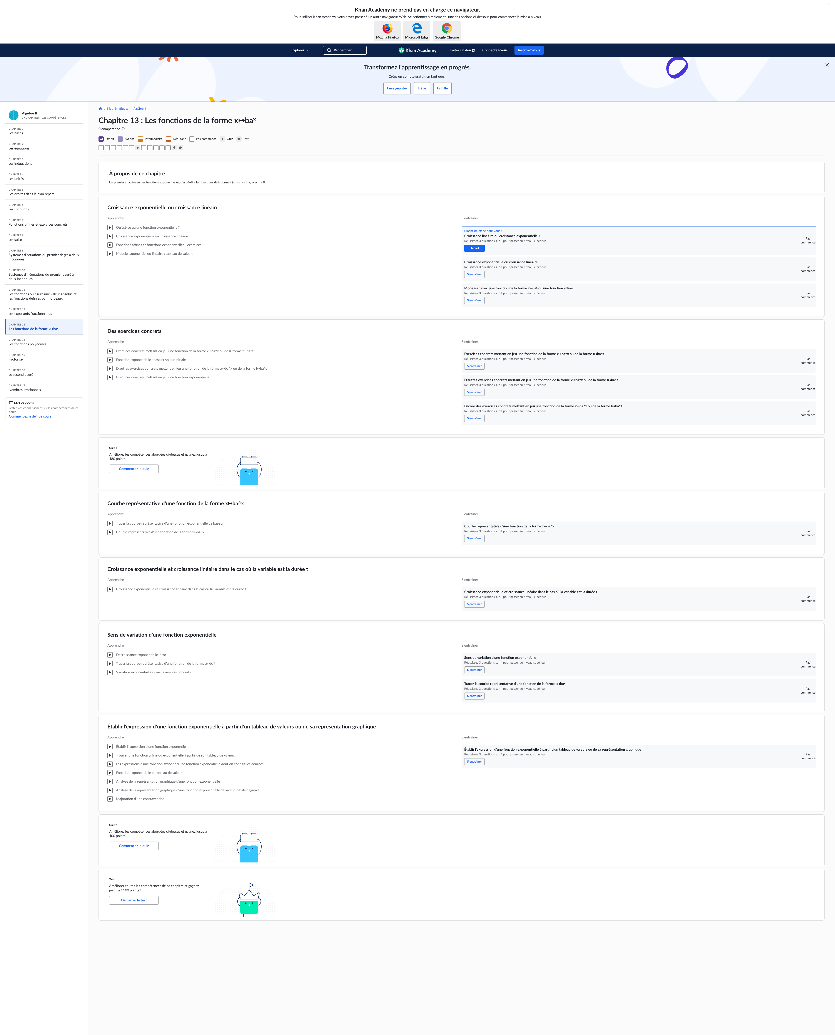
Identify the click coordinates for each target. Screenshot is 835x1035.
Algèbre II (140, 108)
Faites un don (460, 50)
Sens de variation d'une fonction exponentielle (162, 635)
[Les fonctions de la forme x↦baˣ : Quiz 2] (174, 147)
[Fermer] (828, 3)
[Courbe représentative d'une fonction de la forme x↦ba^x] (143, 147)
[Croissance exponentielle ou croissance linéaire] (107, 147)
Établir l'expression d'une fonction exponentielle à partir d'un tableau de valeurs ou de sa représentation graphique (241, 727)
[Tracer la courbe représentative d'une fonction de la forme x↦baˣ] (162, 147)
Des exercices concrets (134, 331)
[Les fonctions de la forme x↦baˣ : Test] (180, 147)
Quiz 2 (113, 825)
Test (111, 879)
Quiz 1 (113, 448)
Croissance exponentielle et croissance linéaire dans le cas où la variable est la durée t (207, 569)
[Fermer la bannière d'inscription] (827, 64)
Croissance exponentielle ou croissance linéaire (163, 207)
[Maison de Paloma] (100, 109)
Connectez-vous (495, 50)
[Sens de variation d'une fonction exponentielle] (156, 147)
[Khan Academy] (418, 50)
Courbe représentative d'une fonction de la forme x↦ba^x (175, 503)
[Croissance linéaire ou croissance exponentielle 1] (101, 147)
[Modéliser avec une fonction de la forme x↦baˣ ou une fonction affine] (113, 147)
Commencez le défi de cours (30, 416)
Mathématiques (117, 108)
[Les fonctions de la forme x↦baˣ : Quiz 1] (137, 147)
